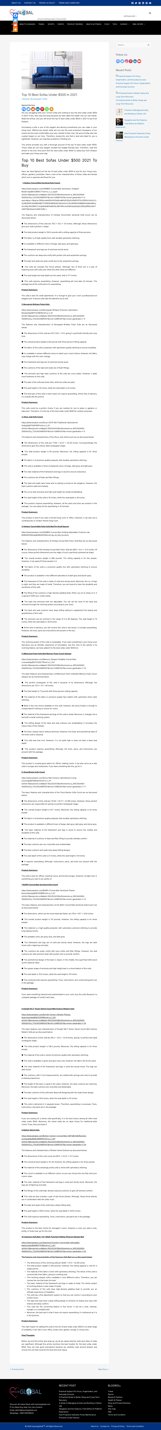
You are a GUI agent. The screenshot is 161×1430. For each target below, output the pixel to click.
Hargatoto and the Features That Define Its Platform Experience (131, 123)
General (26, 99)
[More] (51, 109)
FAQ (109, 1412)
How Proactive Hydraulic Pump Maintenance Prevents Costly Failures (133, 137)
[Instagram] (139, 3)
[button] (150, 13)
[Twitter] (136, 3)
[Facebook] (132, 3)
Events (61, 24)
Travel (41, 24)
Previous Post (17, 1369)
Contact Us (30, 3)
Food (107, 24)
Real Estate (138, 24)
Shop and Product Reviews (119, 1403)
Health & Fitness (93, 24)
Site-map (112, 1409)
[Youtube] (139, 61)
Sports (51, 24)
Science (123, 24)
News (110, 1406)
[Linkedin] (143, 3)
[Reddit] (33, 109)
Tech (115, 24)
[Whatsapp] (47, 109)
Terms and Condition (69, 3)
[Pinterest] (147, 3)
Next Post (103, 1369)
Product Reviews (75, 24)
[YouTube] (150, 3)
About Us (16, 3)
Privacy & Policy (47, 3)
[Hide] (14, 34)
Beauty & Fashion (27, 24)
